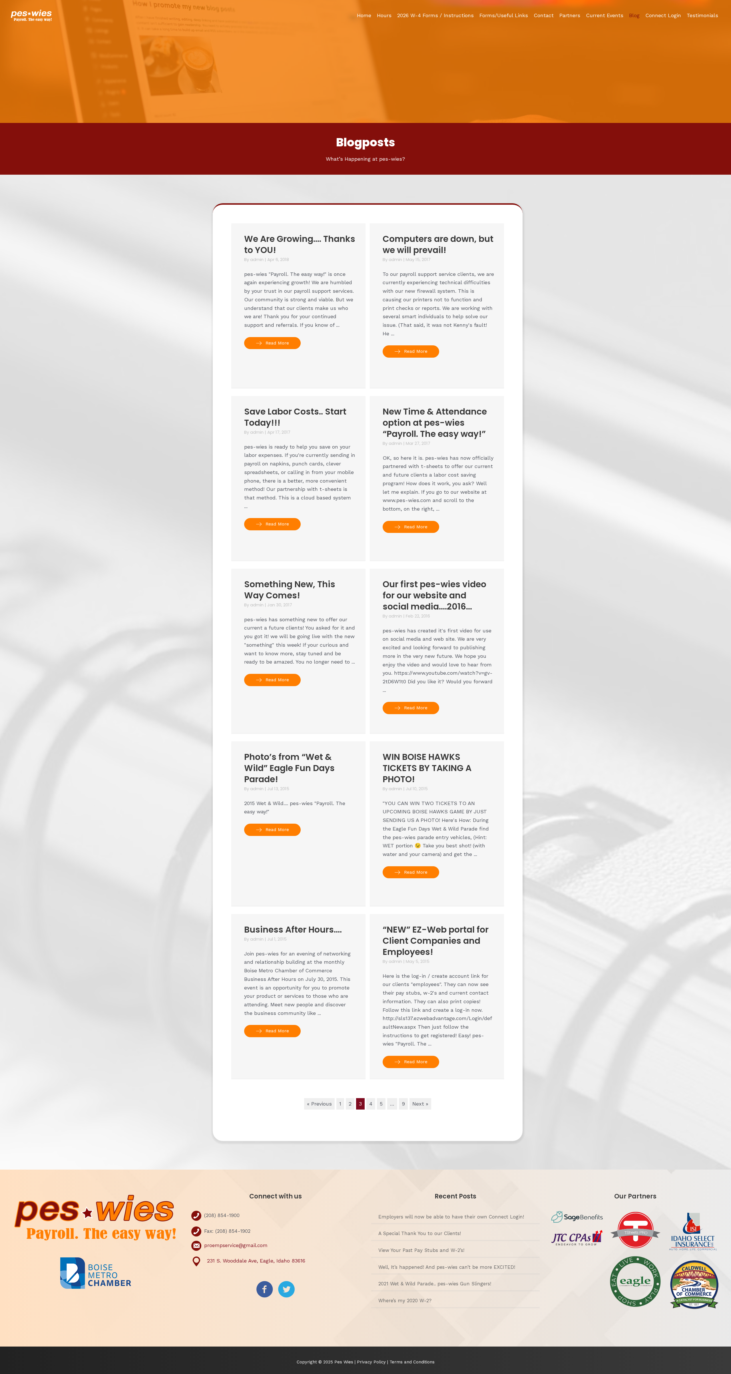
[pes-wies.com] (31, 15)
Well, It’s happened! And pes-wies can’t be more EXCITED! (446, 1267)
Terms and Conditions (412, 1362)
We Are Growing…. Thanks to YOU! (299, 244)
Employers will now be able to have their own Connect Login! (451, 1217)
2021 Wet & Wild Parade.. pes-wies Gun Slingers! (434, 1284)
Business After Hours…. (293, 929)
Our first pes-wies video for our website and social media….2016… (434, 595)
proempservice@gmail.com (236, 1245)
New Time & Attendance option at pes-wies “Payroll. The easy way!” (435, 422)
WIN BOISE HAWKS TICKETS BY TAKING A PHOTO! (427, 768)
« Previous (319, 1104)
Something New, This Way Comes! (289, 590)
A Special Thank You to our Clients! (419, 1233)
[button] (272, 343)
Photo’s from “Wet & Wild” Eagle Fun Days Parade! (289, 768)
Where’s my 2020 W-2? (404, 1300)
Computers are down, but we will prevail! (438, 244)
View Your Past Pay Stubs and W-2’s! (421, 1250)
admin (257, 259)
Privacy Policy (372, 1362)
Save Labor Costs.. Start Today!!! (295, 417)
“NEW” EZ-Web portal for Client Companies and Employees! (436, 940)
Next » (420, 1104)
